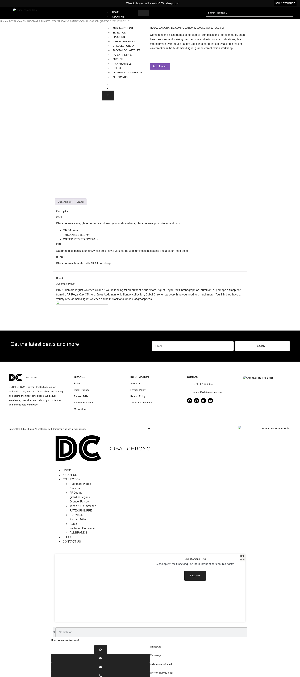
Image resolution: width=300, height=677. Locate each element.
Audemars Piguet (124, 28)
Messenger (156, 655)
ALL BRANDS (120, 77)
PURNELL (118, 59)
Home (3, 21)
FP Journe (119, 37)
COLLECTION (120, 21)
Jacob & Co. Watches (126, 50)
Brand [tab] (80, 201)
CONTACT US (120, 88)
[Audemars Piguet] (82, 303)
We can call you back (161, 672)
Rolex (117, 68)
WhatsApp (155, 646)
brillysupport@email (161, 664)
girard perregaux (125, 41)
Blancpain (119, 32)
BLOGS (116, 84)
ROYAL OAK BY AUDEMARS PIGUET (29, 21)
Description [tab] (65, 201)
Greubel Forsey (124, 45)
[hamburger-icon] (143, 13)
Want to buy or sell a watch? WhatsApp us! (152, 3)
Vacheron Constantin (127, 72)
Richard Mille (122, 63)
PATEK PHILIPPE (122, 54)
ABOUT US (118, 16)
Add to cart (160, 66)
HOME (115, 12)
